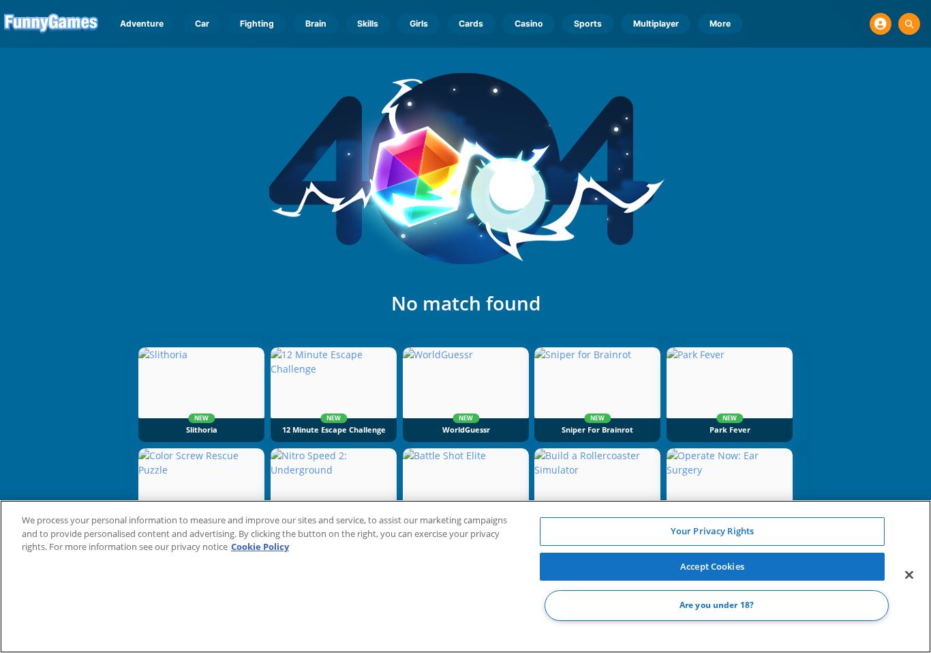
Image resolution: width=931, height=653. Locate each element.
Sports (588, 23)
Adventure (142, 23)
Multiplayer (656, 23)
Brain (315, 23)
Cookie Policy (260, 546)
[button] (880, 24)
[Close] (909, 575)
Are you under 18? (717, 605)
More (720, 23)
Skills (367, 23)
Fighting (257, 23)
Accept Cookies (712, 566)
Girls (419, 23)
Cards (471, 23)
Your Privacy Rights (712, 531)
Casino (529, 23)
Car (202, 23)
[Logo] (51, 24)
